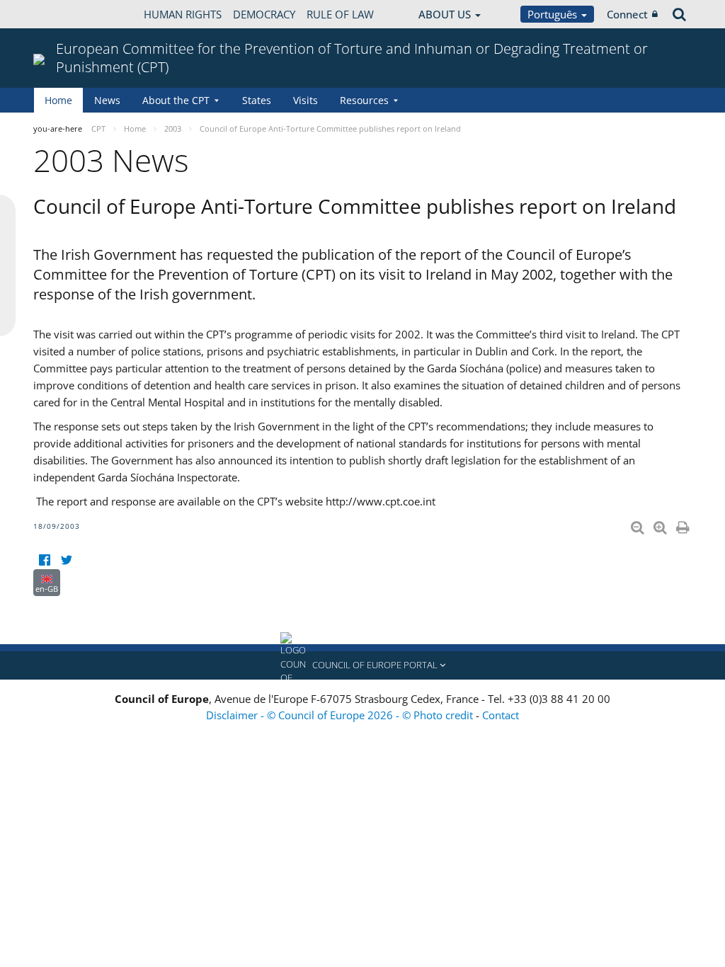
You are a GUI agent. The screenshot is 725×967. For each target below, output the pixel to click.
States (256, 100)
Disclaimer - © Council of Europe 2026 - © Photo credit (341, 715)
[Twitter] (66, 560)
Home (58, 100)
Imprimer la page (684, 524)
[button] (362, 665)
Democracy (264, 14)
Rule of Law (340, 14)
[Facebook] (44, 560)
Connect (627, 14)
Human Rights (183, 14)
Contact (500, 715)
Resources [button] (364, 100)
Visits (305, 100)
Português (553, 14)
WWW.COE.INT (68, 14)
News (107, 100)
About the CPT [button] (176, 100)
